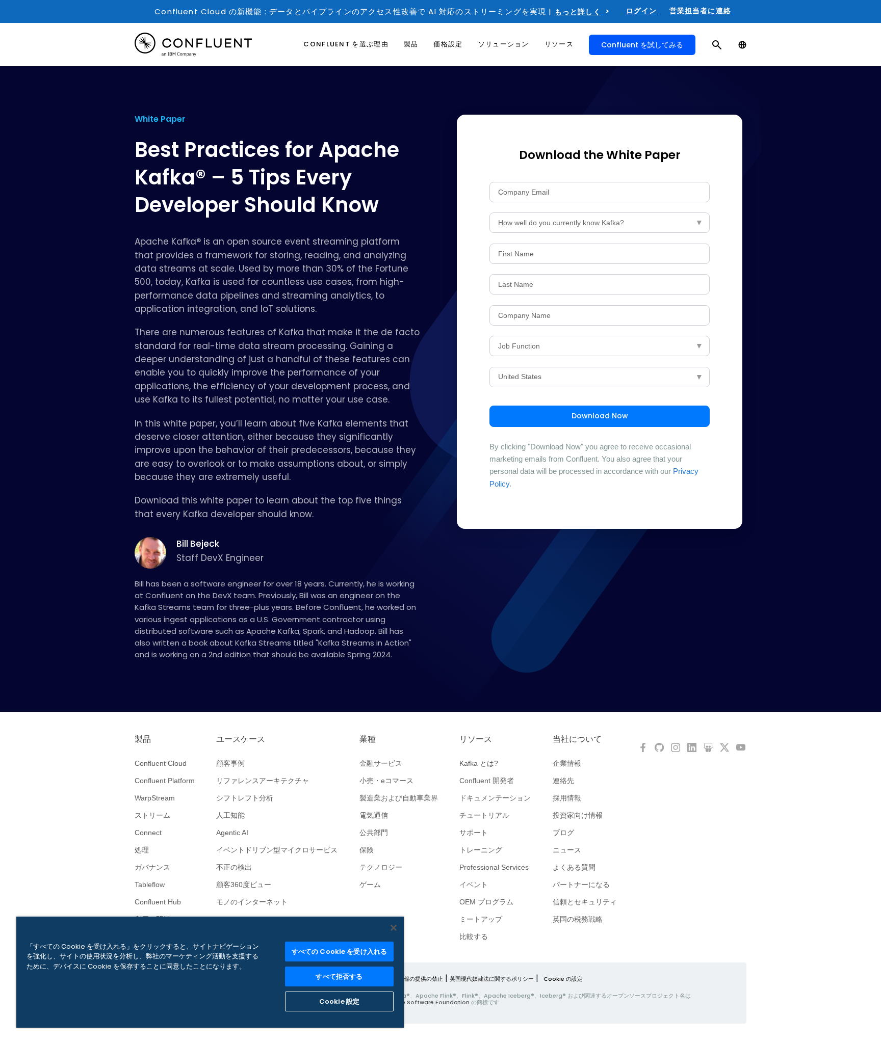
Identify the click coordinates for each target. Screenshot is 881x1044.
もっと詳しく (578, 12)
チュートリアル (484, 815)
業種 (367, 739)
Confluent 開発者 (486, 781)
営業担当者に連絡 (700, 11)
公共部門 (373, 832)
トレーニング (480, 850)
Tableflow (150, 884)
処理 (142, 850)
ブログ (563, 832)
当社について (577, 739)
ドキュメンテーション (495, 798)
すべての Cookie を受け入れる (339, 951)
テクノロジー (380, 867)
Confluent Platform (165, 781)
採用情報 (567, 798)
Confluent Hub (158, 902)
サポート (473, 832)
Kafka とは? (478, 763)
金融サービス (380, 763)
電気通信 (373, 815)
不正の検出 (234, 867)
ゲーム (370, 884)
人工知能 (230, 815)
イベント (473, 884)
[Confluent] (193, 45)
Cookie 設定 (339, 1001)
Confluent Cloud (161, 763)
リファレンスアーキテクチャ (262, 781)
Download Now (600, 416)
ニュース (567, 850)
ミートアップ (480, 919)
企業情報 (567, 763)
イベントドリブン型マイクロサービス (277, 850)
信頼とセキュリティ (585, 902)
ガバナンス (152, 867)
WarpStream (155, 798)
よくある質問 (574, 867)
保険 (366, 850)
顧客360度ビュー (243, 884)
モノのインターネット (252, 902)
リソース (475, 739)
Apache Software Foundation (426, 1002)
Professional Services (494, 867)
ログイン (641, 11)
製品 (143, 739)
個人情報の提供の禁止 (415, 979)
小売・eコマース (386, 781)
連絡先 (563, 781)
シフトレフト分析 (244, 798)
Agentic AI (232, 832)
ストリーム (152, 815)
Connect (148, 832)
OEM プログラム (486, 902)
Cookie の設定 (563, 979)
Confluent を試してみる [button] (642, 45)
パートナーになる (581, 884)
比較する (473, 936)
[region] (210, 972)
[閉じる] (394, 928)
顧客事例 (230, 763)
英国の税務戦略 (578, 919)
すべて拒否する (339, 976)
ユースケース (240, 739)
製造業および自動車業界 (398, 798)
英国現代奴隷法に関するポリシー (492, 979)
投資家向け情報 (578, 815)
